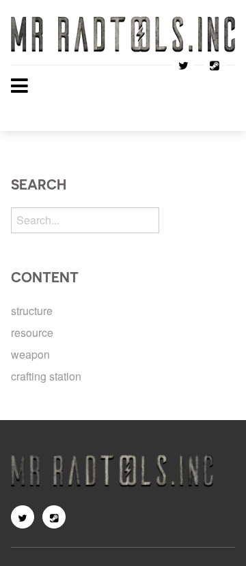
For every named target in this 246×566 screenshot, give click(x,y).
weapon (30, 354)
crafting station (46, 376)
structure (32, 310)
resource (32, 332)
